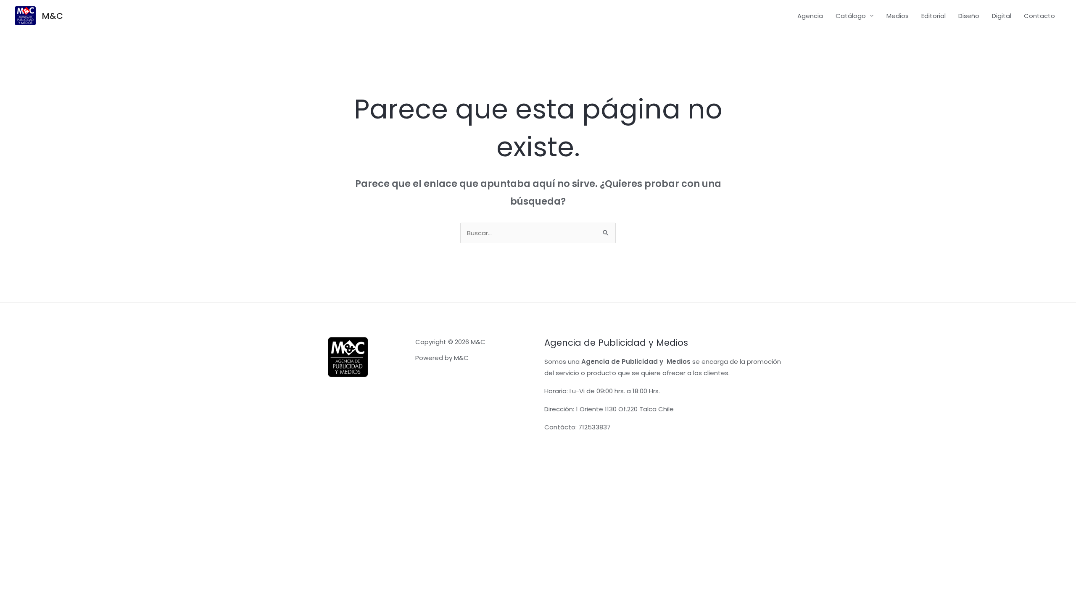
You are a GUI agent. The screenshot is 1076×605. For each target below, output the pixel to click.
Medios (897, 15)
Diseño (968, 15)
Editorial (933, 15)
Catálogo (851, 15)
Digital (1001, 15)
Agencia (810, 15)
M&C (52, 16)
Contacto (1039, 15)
